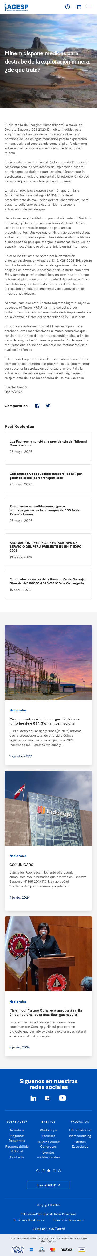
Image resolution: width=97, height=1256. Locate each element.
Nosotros (17, 1129)
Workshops (48, 1129)
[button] (37, 1170)
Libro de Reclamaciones (68, 1220)
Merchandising (80, 1135)
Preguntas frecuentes (17, 1138)
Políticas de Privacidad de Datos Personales (48, 1214)
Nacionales (18, 710)
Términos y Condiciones (28, 1220)
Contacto (17, 1156)
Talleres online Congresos (48, 1143)
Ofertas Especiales (80, 1143)
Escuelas (48, 1135)
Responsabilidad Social (17, 1148)
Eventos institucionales (48, 1154)
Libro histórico (80, 1129)
